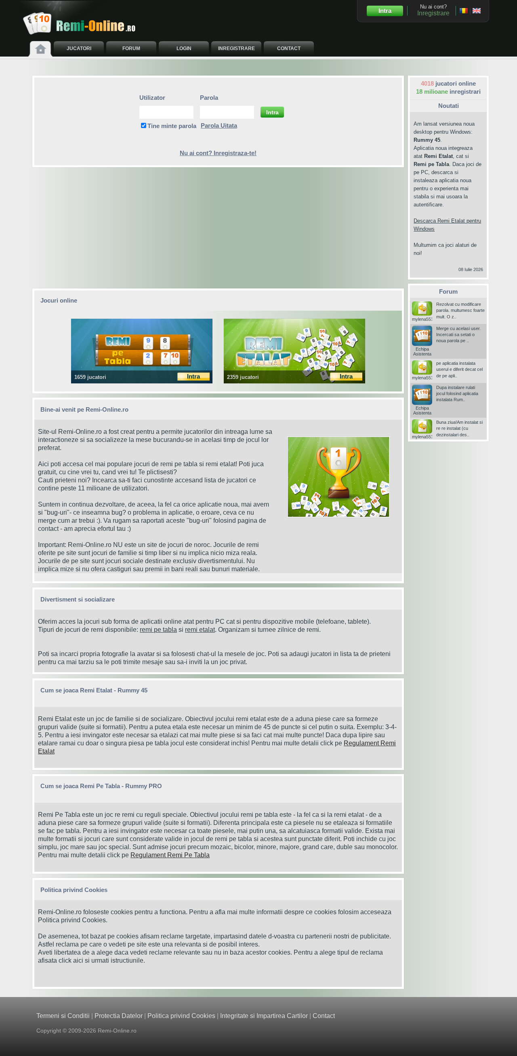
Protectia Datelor (119, 1015)
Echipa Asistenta (422, 351)
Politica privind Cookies (72, 920)
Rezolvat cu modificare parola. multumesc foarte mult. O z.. (460, 310)
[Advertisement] (218, 227)
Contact (324, 1015)
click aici (71, 960)
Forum (448, 291)
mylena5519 (424, 319)
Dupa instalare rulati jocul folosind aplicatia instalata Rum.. (457, 393)
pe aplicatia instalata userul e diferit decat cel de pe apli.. (459, 369)
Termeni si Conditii (63, 1015)
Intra (384, 10)
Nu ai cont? (433, 10)
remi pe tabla (158, 629)
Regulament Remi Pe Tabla (170, 855)
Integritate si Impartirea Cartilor (264, 1015)
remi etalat (200, 629)
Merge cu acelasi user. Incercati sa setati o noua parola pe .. (458, 334)
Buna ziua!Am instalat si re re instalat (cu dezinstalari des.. (459, 428)
